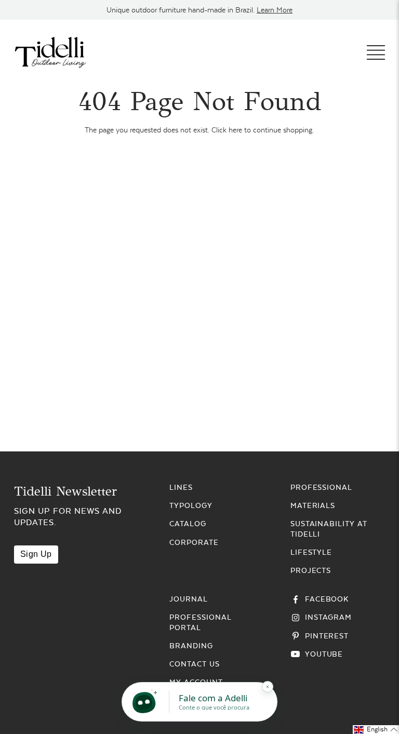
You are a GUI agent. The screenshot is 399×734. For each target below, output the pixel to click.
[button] (376, 729)
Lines (181, 487)
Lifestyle (311, 552)
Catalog (187, 523)
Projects (310, 570)
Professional (321, 487)
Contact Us (194, 664)
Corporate (194, 542)
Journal (188, 599)
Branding (191, 646)
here (235, 130)
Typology (190, 505)
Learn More (274, 10)
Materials (313, 505)
